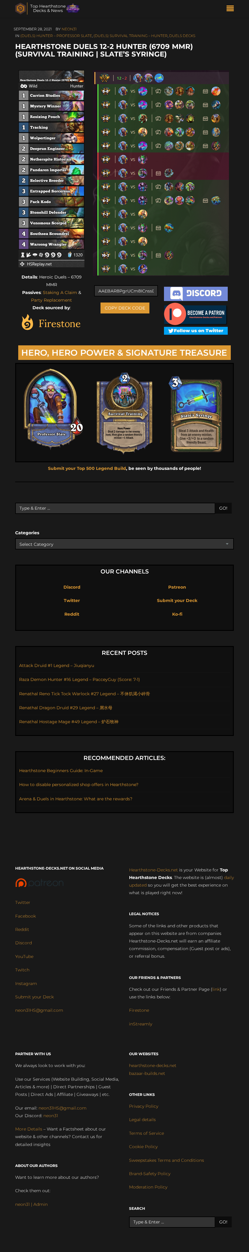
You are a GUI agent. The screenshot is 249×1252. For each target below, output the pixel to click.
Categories (27, 532)
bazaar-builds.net (147, 1073)
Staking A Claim (60, 292)
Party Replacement (51, 300)
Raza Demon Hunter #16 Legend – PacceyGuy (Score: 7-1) (79, 679)
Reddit (71, 614)
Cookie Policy (143, 1146)
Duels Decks (182, 35)
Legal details (142, 1119)
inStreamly (140, 1024)
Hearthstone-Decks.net (153, 870)
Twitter (72, 600)
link (216, 989)
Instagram (26, 983)
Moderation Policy (148, 1187)
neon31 (69, 29)
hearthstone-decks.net (152, 1065)
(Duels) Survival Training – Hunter (131, 35)
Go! (223, 508)
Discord (71, 587)
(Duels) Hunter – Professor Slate (56, 35)
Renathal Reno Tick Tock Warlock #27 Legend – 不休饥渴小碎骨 (84, 693)
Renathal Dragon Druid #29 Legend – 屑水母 (65, 707)
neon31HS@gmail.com (39, 1010)
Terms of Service (146, 1133)
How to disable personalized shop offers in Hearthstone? (78, 784)
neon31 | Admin (31, 1204)
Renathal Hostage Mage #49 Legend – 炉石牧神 (68, 721)
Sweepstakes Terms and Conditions (166, 1160)
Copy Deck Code (125, 308)
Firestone (139, 1010)
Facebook (25, 916)
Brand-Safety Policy (149, 1173)
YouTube (24, 956)
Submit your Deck (177, 600)
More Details (28, 1129)
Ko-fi (177, 614)
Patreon (177, 587)
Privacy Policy (143, 1106)
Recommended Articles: (124, 757)
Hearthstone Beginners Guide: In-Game (61, 770)
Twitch (22, 970)
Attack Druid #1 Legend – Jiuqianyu (56, 665)
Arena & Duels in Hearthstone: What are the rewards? (75, 799)
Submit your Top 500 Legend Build (87, 468)
